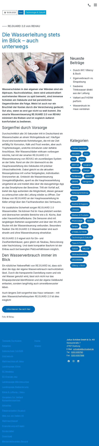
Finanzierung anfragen (13, 426)
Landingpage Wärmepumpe (15, 382)
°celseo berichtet (79, 148)
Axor (86, 154)
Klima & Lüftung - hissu (13, 392)
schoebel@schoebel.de (83, 349)
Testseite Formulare (11, 340)
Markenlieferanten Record (15, 441)
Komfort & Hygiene (80, 204)
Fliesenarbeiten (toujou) (13, 410)
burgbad (87, 165)
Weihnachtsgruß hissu (13, 361)
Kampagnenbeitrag (80, 193)
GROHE (75, 182)
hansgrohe (87, 182)
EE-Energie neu (9, 376)
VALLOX (85, 249)
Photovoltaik (77, 221)
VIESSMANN (77, 260)
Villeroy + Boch (78, 265)
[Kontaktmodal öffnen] (89, 5)
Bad (21, 12)
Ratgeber (6, 346)
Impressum (7, 356)
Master (37, 346)
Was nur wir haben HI (13, 415)
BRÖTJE (75, 165)
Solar (84, 226)
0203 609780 (77, 352)
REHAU (90, 221)
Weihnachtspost (10, 421)
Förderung (76, 176)
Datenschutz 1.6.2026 (12, 351)
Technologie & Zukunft (35, 12)
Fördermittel (8, 431)
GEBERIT (89, 176)
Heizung (75, 187)
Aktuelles (76, 154)
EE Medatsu (8, 371)
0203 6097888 (77, 355)
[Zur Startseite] (49, 331)
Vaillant (75, 249)
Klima (74, 198)
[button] (95, 5)
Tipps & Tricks (78, 243)
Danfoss (75, 170)
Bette (82, 159)
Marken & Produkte (80, 215)
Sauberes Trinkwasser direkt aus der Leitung (83, 89)
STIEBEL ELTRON (79, 232)
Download (7, 436)
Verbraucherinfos (79, 254)
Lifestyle (75, 209)
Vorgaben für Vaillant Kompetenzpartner (12, 399)
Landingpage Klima (11, 366)
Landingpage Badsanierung (15, 387)
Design (86, 170)
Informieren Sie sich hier (18, 309)
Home (37, 340)
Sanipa (75, 226)
